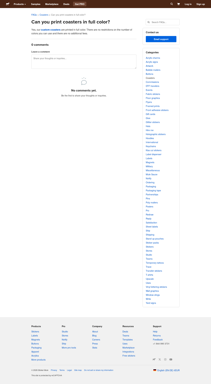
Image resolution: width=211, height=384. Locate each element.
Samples (35, 4)
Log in (188, 4)
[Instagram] (165, 359)
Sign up (200, 4)
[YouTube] (171, 359)
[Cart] (178, 4)
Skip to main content (2, 2)
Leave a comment (40, 51)
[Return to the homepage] (7, 4)
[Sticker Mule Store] (154, 359)
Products (19, 4)
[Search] (171, 4)
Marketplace (51, 4)
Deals (66, 4)
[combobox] (163, 22)
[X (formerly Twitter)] (159, 359)
